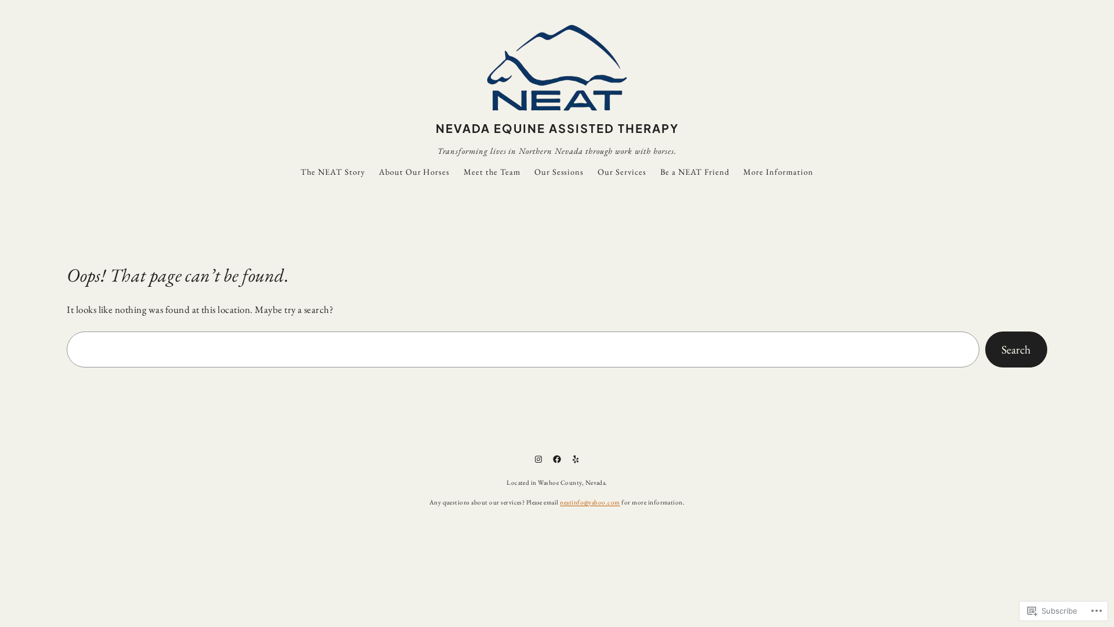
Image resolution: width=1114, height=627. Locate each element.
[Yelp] (575, 459)
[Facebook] (557, 459)
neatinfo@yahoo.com (590, 502)
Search (1015, 349)
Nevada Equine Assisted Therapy (557, 128)
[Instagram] (538, 459)
